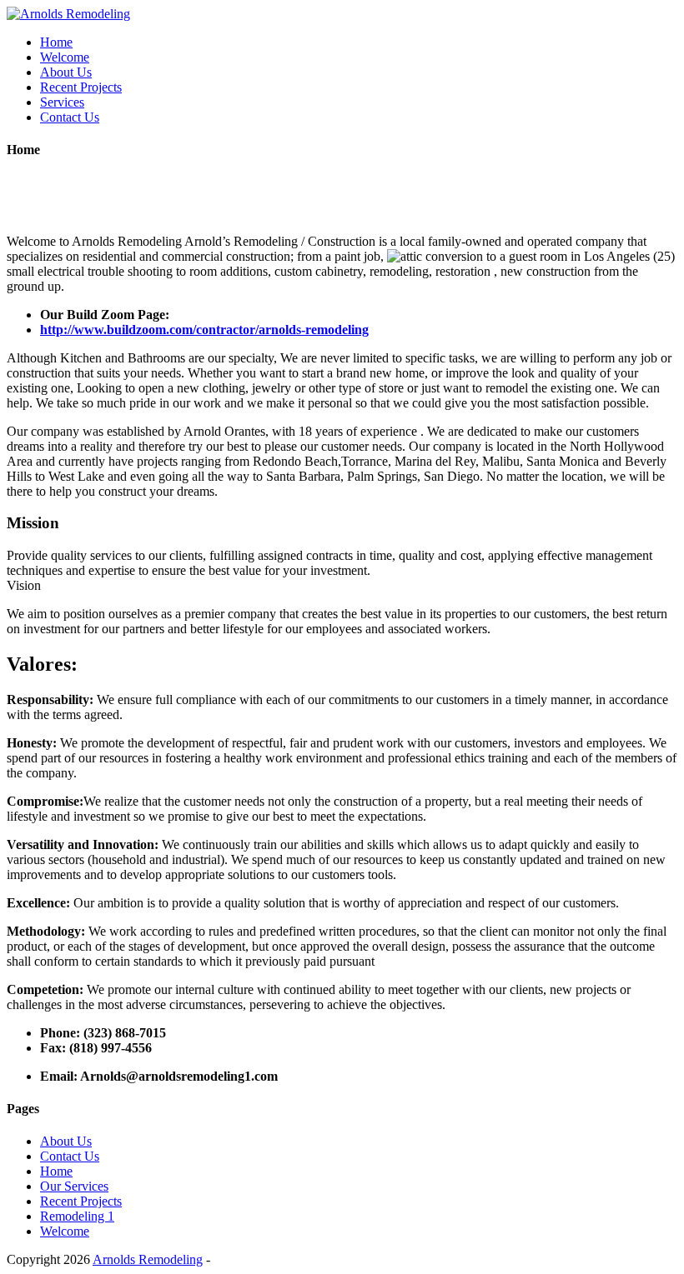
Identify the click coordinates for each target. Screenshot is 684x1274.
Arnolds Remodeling (148, 1259)
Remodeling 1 (77, 1216)
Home (56, 42)
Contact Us (69, 117)
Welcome (64, 57)
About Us (66, 72)
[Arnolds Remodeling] (68, 14)
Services (62, 102)
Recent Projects (81, 87)
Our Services (74, 1186)
